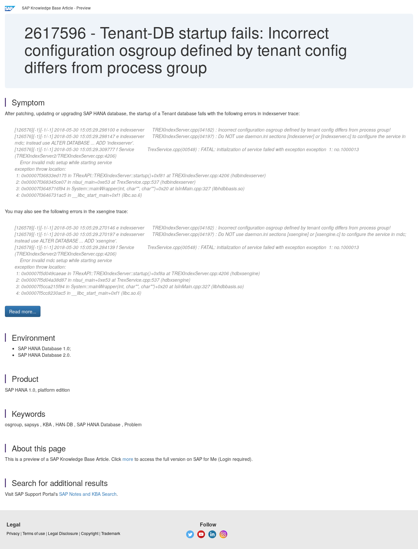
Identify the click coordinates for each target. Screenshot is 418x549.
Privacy (13, 533)
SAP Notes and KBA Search (88, 494)
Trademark (110, 533)
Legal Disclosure (63, 533)
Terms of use (34, 533)
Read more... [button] (22, 311)
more (127, 459)
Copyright (89, 533)
